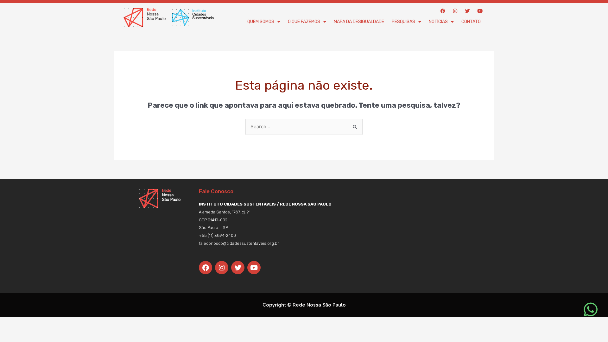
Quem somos (260, 21)
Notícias (438, 21)
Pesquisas (403, 21)
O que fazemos (304, 21)
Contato (471, 21)
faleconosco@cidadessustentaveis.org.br (239, 243)
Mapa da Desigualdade (359, 21)
